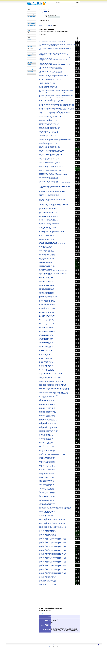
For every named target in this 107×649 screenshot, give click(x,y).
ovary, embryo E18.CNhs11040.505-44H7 (46, 399)
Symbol (45, 11)
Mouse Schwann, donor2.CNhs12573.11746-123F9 (48, 173)
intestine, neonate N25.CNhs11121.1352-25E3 (47, 316)
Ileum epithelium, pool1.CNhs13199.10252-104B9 (48, 86)
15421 (54, 16)
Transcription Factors (31, 21)
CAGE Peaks (30, 30)
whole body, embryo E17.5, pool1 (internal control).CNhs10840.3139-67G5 (52, 553)
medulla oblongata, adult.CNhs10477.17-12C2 (47, 378)
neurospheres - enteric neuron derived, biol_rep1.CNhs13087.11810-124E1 (52, 384)
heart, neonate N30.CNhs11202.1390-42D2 (46, 293)
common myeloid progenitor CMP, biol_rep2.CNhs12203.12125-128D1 (51, 231)
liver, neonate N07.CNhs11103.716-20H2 (46, 347)
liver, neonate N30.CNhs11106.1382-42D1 (46, 353)
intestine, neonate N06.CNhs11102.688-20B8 (47, 311)
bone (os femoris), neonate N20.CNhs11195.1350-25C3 (49, 223)
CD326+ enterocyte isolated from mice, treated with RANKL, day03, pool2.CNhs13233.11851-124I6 (57, 44)
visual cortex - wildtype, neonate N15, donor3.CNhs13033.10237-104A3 (52, 519)
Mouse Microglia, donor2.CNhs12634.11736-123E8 (48, 143)
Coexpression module (31, 14)
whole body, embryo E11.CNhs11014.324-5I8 (47, 530)
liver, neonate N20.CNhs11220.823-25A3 (46, 350)
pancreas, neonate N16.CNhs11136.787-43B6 (47, 415)
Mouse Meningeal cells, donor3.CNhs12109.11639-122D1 (49, 136)
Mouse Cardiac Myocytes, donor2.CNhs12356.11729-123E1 (49, 128)
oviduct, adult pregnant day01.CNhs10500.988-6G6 (48, 401)
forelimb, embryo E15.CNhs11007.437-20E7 (47, 265)
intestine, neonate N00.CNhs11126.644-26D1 (47, 308)
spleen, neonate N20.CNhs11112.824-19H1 (46, 449)
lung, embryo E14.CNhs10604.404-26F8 (46, 357)
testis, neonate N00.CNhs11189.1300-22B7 (46, 478)
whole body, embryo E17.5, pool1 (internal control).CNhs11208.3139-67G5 (52, 570)
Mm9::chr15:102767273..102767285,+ (45, 25)
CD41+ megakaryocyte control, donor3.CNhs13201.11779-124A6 (50, 74)
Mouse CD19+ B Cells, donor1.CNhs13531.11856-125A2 (49, 123)
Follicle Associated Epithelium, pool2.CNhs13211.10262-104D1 (50, 79)
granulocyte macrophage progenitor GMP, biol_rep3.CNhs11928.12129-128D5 (53, 273)
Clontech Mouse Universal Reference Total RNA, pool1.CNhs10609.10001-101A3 (53, 75)
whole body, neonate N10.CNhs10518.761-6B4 (47, 584)
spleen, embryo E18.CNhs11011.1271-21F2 (46, 446)
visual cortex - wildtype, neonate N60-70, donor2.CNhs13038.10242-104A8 (52, 527)
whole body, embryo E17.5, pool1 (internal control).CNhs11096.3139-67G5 (52, 565)
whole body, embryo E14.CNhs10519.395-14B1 (47, 535)
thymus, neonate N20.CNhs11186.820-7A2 (46, 500)
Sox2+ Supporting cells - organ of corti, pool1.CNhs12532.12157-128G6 (52, 191)
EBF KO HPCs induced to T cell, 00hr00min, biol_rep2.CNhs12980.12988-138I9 (53, 78)
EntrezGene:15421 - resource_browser (36, 2)
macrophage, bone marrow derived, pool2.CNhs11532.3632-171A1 (51, 374)
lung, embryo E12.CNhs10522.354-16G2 (46, 355)
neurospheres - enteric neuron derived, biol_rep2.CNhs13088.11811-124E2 (52, 385)
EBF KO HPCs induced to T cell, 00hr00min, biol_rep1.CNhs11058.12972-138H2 (53, 76)
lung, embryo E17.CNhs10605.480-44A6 (46, 361)
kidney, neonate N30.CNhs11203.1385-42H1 (47, 331)
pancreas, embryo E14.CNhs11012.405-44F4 (47, 404)
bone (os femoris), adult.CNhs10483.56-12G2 (47, 219)
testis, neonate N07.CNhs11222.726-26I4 (46, 480)
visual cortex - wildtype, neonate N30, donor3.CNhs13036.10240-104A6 (52, 524)
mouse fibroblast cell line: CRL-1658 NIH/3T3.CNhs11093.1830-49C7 (51, 381)
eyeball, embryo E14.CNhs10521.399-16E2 (46, 250)
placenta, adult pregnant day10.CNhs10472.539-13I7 (48, 430)
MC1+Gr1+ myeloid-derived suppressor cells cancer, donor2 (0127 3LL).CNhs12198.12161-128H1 (56, 104)
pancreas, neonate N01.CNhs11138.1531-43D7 (47, 412)
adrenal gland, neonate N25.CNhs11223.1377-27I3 (48, 215)
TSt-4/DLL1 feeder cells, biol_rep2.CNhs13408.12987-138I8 (49, 194)
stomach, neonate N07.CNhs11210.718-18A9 (47, 465)
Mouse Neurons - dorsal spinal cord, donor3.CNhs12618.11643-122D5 (51, 150)
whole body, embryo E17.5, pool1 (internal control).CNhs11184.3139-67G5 (52, 569)
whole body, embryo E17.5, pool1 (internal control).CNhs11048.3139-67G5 (52, 561)
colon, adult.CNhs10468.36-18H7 (45, 228)
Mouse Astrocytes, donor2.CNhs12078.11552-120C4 (48, 120)
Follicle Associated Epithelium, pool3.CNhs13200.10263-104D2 (50, 80)
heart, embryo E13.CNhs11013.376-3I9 (46, 277)
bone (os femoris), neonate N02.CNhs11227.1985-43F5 (49, 220)
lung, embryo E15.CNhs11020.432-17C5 (46, 358)
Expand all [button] (29, 73)
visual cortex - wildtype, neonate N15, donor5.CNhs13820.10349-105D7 (52, 520)
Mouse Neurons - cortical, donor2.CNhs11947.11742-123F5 (49, 146)
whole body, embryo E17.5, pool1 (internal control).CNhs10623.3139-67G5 (52, 546)
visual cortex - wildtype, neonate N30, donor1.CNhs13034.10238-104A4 (52, 522)
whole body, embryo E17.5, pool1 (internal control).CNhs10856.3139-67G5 (52, 554)
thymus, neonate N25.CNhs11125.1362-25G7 (47, 501)
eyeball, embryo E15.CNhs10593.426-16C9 (46, 251)
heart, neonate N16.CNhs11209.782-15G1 (46, 289)
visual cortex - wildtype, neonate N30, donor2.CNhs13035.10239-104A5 (52, 523)
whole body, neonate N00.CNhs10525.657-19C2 (47, 580)
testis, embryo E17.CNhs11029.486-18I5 (46, 476)
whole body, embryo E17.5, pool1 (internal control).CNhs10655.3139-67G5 (52, 549)
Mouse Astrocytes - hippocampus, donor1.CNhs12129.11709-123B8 (51, 117)
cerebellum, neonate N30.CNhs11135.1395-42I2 (47, 227)
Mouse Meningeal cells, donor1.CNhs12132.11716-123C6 (49, 135)
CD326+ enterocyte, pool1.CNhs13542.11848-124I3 (48, 45)
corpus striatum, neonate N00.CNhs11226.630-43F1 (48, 236)
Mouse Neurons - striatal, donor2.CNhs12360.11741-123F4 (49, 161)
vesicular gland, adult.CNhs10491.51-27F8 (46, 515)
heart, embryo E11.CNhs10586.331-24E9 (46, 274)
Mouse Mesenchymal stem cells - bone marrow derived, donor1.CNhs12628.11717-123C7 (55, 138)
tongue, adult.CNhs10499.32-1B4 (45, 504)
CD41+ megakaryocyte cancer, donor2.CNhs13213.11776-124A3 (50, 68)
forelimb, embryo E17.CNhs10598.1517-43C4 (47, 266)
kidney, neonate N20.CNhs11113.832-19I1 (46, 328)
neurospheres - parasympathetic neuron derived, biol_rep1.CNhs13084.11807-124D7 (54, 388)
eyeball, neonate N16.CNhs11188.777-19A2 (47, 258)
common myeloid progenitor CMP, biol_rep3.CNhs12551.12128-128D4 (51, 232)
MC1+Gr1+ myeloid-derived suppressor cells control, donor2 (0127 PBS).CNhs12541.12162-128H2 (56, 108)
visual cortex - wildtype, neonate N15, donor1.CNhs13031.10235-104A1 (52, 516)
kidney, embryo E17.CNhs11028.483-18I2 (46, 323)
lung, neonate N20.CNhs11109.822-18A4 (46, 369)
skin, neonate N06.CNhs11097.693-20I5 (46, 438)
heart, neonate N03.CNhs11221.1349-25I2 (46, 286)
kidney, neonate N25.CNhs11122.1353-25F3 (47, 330)
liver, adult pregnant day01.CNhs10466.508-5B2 (47, 332)
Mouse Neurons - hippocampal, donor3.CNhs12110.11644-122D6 (50, 154)
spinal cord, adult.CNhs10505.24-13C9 (46, 442)
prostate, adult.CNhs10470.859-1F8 (45, 432)
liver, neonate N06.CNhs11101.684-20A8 (46, 346)
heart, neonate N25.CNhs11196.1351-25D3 (46, 292)
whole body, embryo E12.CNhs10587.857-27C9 (47, 531)
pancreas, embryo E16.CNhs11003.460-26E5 (47, 407)
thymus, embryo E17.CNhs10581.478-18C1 (46, 491)
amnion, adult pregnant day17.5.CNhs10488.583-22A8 (48, 216)
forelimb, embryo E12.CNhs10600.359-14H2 (47, 261)
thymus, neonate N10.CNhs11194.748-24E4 (47, 499)
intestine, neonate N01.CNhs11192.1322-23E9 (47, 309)
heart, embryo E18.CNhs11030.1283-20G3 (46, 284)
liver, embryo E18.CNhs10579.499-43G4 (46, 342)
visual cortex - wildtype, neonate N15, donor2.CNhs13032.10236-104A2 (52, 518)
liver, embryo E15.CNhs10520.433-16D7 (46, 338)
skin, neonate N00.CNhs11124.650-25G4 (46, 435)
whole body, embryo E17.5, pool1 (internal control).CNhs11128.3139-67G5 (52, 568)
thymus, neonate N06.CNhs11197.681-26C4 (47, 496)
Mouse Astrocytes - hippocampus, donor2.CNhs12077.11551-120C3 (51, 119)
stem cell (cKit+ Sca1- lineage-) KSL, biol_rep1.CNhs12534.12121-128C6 (52, 451)
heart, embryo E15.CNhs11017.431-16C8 (46, 280)
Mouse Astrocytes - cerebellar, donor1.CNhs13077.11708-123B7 (50, 115)
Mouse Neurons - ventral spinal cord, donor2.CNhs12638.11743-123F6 (51, 169)
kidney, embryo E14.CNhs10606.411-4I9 (46, 319)
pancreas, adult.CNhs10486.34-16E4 (45, 403)
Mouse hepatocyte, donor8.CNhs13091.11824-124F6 (48, 181)
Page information (30, 71)
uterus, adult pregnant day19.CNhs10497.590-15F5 (48, 511)
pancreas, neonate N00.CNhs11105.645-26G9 (47, 411)
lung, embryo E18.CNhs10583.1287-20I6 (46, 362)
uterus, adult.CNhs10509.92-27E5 (45, 512)
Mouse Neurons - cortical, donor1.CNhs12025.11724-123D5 (49, 144)
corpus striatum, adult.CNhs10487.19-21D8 (46, 235)
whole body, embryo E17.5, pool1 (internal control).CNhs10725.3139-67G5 (52, 550)
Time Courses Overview (31, 16)
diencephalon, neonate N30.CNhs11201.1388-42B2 (48, 242)
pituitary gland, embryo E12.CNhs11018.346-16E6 (48, 420)
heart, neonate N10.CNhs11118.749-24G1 (46, 288)
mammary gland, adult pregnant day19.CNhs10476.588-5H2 (50, 377)
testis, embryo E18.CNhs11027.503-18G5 (46, 477)
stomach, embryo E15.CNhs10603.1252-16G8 (47, 458)
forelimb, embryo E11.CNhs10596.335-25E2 (47, 259)
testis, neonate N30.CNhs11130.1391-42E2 (46, 484)
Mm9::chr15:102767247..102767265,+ (45, 24)
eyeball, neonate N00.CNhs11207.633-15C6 (47, 254)
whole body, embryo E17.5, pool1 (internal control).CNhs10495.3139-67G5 (52, 539)
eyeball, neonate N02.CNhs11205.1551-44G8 (47, 257)
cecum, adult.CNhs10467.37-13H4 (45, 224)
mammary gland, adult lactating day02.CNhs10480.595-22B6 (50, 376)
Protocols (29, 64)
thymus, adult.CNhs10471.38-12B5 (45, 485)
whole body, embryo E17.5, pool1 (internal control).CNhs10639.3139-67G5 (52, 547)
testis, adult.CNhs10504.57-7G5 (44, 470)
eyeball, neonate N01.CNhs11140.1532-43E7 (47, 255)
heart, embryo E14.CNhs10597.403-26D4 (46, 278)
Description (44, 12)
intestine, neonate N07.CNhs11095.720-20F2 (47, 312)
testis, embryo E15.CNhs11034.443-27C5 (46, 473)
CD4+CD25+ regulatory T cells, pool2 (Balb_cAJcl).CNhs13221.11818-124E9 (52, 53)
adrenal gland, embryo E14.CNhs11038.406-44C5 (48, 208)
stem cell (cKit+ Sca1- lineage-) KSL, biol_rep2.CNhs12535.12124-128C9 (52, 453)
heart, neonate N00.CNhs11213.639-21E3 (46, 285)
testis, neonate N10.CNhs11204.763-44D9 (46, 481)
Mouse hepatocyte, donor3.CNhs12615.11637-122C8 (48, 178)
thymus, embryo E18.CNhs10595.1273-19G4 (47, 492)
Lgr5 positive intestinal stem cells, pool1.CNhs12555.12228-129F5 (51, 97)
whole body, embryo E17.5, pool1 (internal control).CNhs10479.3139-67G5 (52, 538)
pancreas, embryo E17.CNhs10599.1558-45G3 (47, 408)
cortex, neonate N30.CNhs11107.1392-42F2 (46, 239)
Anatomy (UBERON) (31, 53)
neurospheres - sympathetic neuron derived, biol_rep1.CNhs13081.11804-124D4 (53, 392)
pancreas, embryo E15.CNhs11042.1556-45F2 (47, 405)
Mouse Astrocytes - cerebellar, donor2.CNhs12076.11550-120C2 (50, 116)
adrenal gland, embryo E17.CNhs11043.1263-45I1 (48, 211)
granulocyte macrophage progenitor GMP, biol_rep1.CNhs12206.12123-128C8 (53, 270)
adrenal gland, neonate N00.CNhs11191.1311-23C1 (48, 213)
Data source (30, 62)
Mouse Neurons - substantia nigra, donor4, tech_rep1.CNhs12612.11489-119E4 (53, 163)
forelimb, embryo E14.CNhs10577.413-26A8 (47, 263)
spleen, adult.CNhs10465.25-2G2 (45, 443)
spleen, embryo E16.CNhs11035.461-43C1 (46, 445)
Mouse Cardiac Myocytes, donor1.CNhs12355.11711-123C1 (49, 127)
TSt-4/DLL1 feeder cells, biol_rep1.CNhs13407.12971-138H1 (49, 192)
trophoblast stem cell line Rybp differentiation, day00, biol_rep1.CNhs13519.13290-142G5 (55, 508)
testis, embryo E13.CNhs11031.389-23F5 (46, 472)
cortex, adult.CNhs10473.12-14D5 (45, 238)
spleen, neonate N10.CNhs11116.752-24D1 (46, 447)
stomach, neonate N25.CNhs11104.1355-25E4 (47, 466)
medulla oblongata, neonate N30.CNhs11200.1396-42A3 (49, 380)
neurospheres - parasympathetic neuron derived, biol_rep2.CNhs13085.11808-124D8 (54, 389)
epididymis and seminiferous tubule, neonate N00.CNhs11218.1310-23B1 (52, 243)
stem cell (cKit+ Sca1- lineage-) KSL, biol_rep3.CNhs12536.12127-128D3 (52, 454)
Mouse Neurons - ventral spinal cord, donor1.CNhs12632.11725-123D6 (51, 167)
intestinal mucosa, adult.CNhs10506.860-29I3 (47, 297)
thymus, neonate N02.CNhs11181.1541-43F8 (47, 493)
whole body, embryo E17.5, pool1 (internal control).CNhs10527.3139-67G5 (52, 542)
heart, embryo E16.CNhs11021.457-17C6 (46, 281)
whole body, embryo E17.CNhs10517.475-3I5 (47, 577)
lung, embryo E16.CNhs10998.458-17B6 (46, 359)
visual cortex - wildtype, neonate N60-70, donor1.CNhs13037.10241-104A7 (52, 526)
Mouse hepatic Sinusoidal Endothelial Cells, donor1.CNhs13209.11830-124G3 (53, 174)
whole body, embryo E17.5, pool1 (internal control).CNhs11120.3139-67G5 (52, 566)
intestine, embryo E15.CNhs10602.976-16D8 (47, 303)
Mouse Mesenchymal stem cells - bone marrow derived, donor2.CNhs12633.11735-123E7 (55, 139)
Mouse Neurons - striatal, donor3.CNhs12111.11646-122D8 (49, 162)
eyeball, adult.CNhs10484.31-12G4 (45, 247)
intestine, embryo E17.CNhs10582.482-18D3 (47, 305)
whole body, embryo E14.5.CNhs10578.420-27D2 (47, 534)
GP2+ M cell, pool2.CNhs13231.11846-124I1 (47, 83)
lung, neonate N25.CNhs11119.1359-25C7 (46, 370)
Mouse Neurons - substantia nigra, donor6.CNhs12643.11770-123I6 (51, 166)
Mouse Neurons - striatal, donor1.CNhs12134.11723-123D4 (49, 159)
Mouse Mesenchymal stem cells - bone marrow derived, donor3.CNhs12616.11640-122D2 (55, 140)
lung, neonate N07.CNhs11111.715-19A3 (46, 366)
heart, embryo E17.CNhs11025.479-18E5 (46, 282)
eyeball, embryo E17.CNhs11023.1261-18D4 (47, 253)
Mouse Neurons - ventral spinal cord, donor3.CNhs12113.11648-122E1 (51, 170)
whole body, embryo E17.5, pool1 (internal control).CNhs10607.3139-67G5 (52, 545)
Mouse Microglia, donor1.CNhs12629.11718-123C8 (48, 142)
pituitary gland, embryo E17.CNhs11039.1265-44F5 (48, 427)
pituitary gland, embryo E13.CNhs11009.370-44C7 (48, 422)
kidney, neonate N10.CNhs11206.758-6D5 (46, 327)
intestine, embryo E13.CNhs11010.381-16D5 (47, 301)
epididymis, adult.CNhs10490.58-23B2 (46, 246)
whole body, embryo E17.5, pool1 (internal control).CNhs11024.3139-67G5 (52, 558)
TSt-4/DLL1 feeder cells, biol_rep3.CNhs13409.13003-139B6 (49, 195)
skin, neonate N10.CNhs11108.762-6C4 (46, 439)
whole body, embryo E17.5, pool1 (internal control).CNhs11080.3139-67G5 (52, 564)
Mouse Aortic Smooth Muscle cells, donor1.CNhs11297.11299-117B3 (51, 113)
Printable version (30, 69)
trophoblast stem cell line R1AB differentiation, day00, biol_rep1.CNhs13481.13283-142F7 (55, 507)
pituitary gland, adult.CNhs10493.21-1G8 (46, 419)
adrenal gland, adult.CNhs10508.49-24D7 (46, 207)
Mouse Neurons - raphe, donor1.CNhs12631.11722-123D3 (49, 155)
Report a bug (51, 646)
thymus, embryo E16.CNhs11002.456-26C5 (46, 489)
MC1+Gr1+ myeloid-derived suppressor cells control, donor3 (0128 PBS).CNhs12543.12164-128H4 (56, 109)
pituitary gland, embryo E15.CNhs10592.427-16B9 (48, 424)
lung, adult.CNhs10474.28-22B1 (44, 354)
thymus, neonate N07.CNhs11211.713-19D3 (47, 497)
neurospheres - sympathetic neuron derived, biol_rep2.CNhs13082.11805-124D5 (53, 393)
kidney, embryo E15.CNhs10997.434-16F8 (46, 320)
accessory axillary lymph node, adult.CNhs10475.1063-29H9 (50, 205)
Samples (29, 39)
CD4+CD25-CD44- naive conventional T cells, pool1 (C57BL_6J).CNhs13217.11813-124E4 (55, 64)
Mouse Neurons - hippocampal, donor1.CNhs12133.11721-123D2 (50, 151)
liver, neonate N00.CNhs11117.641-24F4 (46, 343)
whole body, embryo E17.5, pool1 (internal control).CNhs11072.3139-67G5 (52, 562)
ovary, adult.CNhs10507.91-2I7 (44, 397)
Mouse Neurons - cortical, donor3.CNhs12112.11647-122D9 (49, 147)
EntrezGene (76, 6)
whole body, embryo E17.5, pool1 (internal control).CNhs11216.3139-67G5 (52, 572)
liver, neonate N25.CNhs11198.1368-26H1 (46, 351)
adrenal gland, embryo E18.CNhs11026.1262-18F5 (48, 212)
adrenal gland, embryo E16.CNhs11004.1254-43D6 (48, 209)
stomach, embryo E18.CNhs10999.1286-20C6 (47, 462)
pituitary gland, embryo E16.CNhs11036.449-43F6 (48, 426)
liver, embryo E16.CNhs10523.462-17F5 (46, 339)
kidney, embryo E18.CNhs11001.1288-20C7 (46, 324)
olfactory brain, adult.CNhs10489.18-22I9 (46, 396)
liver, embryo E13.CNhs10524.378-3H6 (46, 335)
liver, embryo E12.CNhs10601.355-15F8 (46, 334)
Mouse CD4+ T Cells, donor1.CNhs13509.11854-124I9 (48, 124)
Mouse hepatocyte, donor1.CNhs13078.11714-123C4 (48, 177)
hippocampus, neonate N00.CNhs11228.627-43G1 (48, 296)
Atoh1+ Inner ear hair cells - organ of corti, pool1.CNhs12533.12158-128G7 (52, 41)
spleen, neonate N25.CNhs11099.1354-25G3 (47, 450)
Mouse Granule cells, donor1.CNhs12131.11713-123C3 (48, 131)
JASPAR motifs (30, 57)
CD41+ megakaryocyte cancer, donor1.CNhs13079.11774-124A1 (50, 67)
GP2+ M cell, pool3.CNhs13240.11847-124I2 (47, 84)
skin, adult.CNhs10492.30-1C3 (44, 434)
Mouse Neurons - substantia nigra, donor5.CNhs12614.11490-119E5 (51, 165)
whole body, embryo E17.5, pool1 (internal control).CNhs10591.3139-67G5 (52, 543)
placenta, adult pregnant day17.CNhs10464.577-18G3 (48, 431)
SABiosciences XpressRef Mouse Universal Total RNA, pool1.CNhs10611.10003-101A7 (54, 182)
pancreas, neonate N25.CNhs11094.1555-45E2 (47, 416)
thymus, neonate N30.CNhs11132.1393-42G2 (47, 503)
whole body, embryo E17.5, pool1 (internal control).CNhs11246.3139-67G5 (52, 573)
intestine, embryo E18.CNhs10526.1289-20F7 (47, 307)
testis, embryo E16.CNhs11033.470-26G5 (46, 474)
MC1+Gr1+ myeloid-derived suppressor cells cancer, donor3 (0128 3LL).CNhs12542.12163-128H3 (56, 105)
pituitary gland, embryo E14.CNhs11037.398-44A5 (48, 423)
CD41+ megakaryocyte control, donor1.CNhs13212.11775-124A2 (50, 71)
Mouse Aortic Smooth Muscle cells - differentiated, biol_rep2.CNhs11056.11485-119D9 (54, 112)
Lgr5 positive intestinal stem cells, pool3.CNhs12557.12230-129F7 (51, 100)
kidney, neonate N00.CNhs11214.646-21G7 (46, 326)
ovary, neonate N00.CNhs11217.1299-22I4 (46, 400)
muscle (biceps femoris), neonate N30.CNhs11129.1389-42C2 (50, 382)
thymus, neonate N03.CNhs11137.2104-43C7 (47, 495)
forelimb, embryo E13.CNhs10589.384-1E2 (46, 262)
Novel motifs (30, 55)
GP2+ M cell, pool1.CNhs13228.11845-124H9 (47, 82)
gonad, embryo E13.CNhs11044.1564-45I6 (46, 269)
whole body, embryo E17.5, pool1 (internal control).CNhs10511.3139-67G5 (52, 541)
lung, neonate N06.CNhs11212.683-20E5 (46, 365)
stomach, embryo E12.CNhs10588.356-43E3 (47, 457)
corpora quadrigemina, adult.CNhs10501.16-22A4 (48, 234)
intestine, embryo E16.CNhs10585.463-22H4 (47, 304)
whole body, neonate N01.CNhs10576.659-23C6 (47, 581)
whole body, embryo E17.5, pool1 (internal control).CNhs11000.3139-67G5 (52, 557)
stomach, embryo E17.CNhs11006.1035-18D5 (47, 461)
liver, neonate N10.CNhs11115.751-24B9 (46, 349)
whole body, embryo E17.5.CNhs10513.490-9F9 (47, 576)
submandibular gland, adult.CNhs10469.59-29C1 (47, 469)
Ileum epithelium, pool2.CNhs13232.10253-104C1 (48, 87)
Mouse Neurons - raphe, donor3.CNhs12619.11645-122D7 (49, 158)
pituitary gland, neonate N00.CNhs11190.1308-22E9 (48, 428)
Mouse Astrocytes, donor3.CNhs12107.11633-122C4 (48, 121)
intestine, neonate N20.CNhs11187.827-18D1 (47, 315)
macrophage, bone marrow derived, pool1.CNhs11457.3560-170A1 (51, 373)
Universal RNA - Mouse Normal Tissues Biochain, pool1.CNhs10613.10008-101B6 (53, 204)
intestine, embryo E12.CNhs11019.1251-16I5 (47, 300)
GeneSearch (58, 2)
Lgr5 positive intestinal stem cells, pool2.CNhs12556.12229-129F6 (51, 99)
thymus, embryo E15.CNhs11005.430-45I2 (46, 488)
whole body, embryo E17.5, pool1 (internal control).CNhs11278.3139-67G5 (52, 574)
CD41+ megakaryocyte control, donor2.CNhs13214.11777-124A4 (50, 72)
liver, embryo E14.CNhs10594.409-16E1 (46, 336)
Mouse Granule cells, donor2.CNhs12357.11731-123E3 (48, 132)
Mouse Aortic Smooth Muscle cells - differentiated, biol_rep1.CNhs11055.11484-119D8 (54, 111)
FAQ (53, 644)
